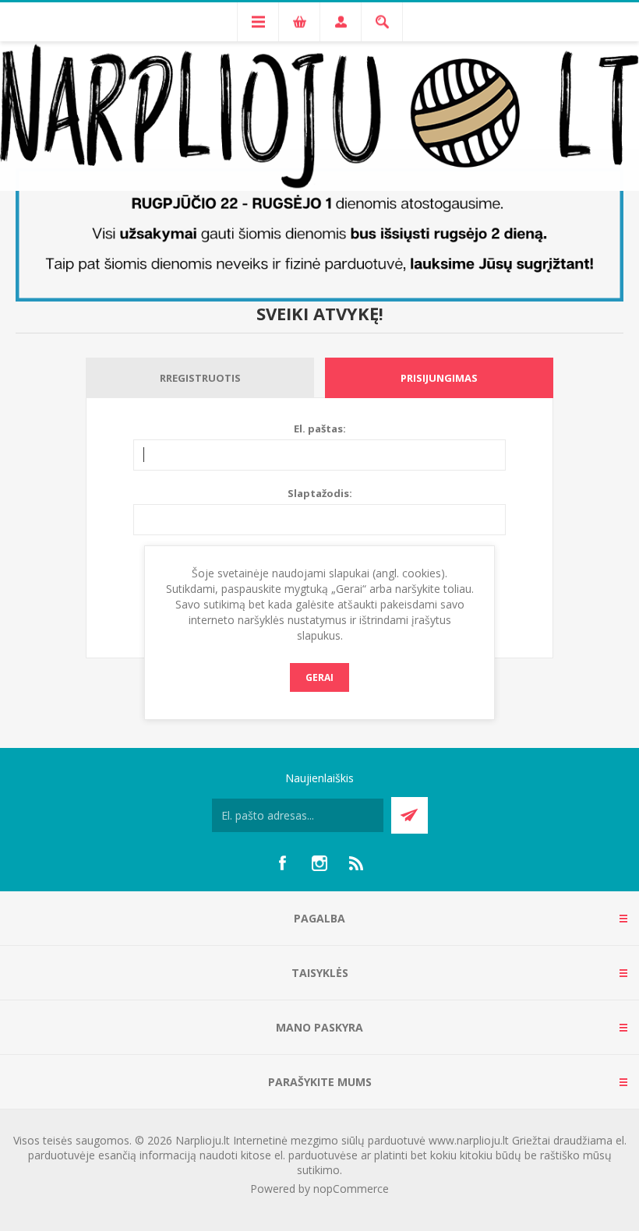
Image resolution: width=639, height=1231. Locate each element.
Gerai (319, 677)
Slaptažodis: (320, 493)
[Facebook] (282, 863)
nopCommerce (351, 1188)
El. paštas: (320, 429)
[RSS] (356, 863)
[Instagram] (319, 863)
